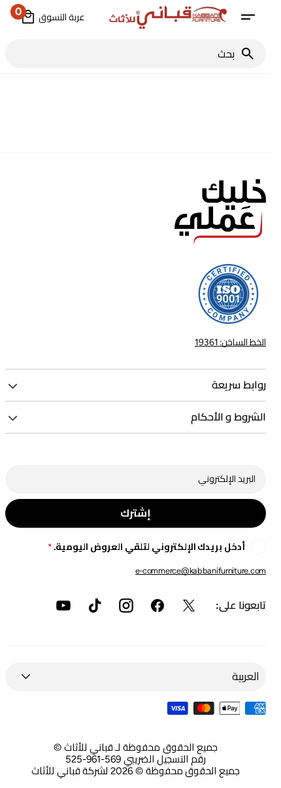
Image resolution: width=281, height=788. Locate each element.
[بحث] (253, 53)
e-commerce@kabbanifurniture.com (200, 570)
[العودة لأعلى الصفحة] (255, 772)
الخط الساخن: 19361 (230, 342)
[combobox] (122, 53)
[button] (247, 17)
